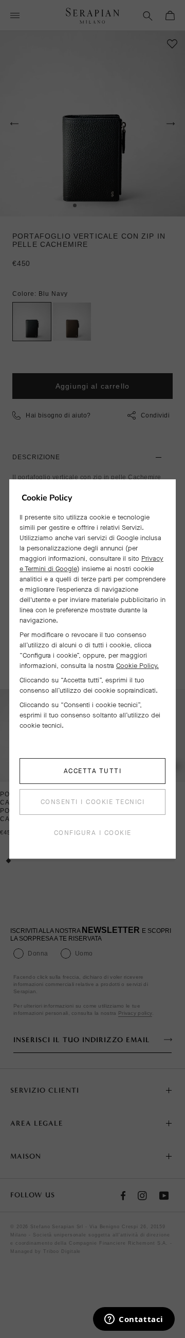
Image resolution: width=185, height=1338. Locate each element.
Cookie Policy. (137, 665)
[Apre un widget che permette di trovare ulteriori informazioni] (134, 1320)
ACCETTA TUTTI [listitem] (93, 770)
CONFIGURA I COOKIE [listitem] (93, 832)
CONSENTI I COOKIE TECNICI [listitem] (93, 801)
